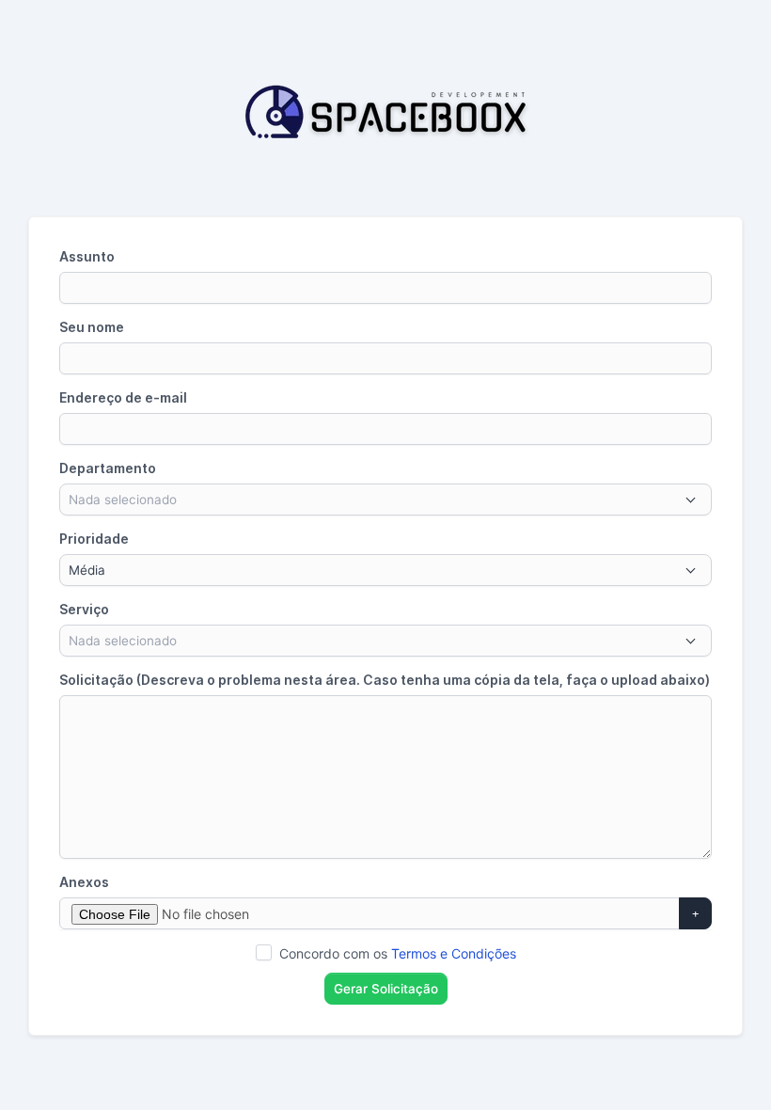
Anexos (84, 882)
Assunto (87, 256)
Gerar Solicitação (386, 988)
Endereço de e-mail (123, 397)
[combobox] (385, 499)
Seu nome (91, 327)
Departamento (107, 468)
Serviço (84, 609)
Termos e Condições (453, 953)
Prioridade (94, 539)
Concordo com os (397, 953)
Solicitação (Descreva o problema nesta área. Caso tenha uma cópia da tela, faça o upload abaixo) (384, 680)
